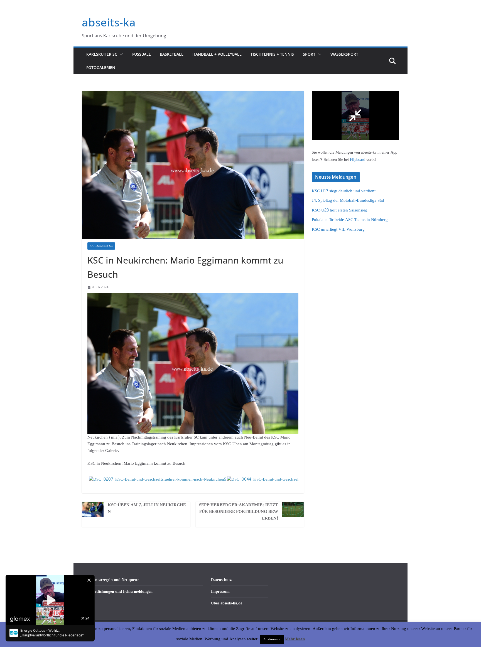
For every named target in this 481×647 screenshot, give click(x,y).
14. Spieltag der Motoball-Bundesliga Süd (348, 200)
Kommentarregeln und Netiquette (110, 579)
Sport (309, 54)
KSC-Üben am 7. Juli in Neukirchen (147, 508)
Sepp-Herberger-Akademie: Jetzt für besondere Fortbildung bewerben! (238, 512)
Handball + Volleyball (217, 54)
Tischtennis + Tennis (272, 54)
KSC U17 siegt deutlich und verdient (344, 191)
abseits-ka (109, 22)
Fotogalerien (100, 67)
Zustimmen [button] (271, 639)
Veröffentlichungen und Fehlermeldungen (117, 591)
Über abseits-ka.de (226, 603)
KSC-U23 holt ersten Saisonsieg (339, 210)
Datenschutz (221, 579)
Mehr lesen (295, 639)
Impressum (220, 591)
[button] (120, 54)
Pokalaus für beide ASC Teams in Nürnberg (350, 219)
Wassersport (344, 54)
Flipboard (358, 159)
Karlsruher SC (101, 54)
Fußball (141, 54)
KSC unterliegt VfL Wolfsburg (338, 229)
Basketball (171, 54)
